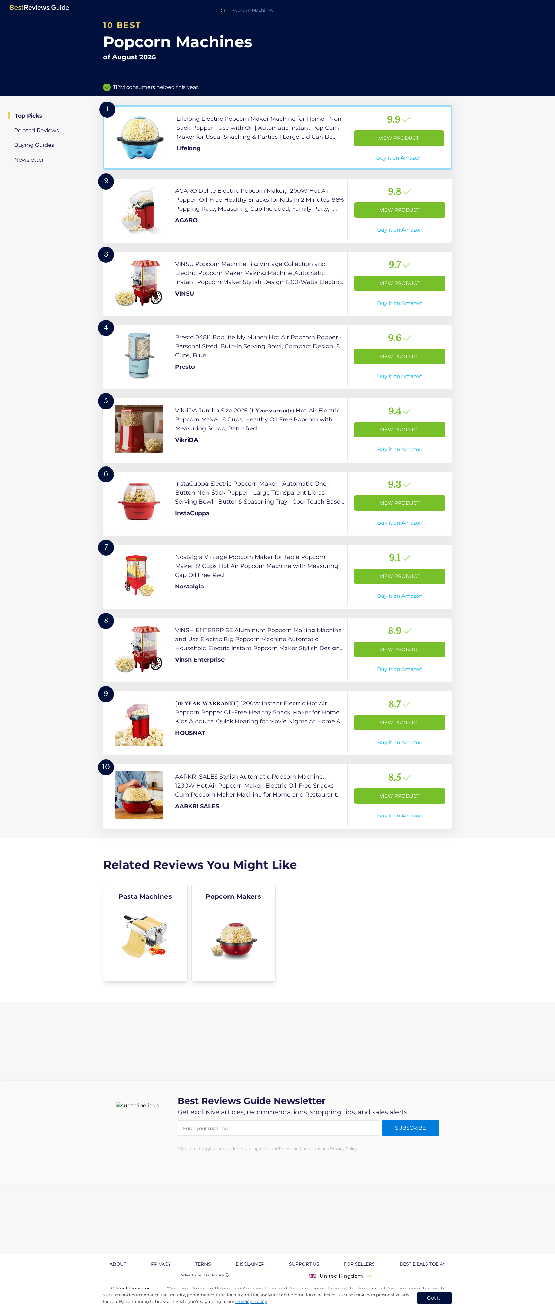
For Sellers (359, 1264)
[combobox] (277, 10)
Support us (304, 1264)
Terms (203, 1264)
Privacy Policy (251, 1301)
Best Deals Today (422, 1264)
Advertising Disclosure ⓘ (205, 1275)
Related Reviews (36, 130)
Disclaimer (250, 1264)
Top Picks (28, 115)
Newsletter (29, 159)
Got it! (434, 1298)
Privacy (161, 1264)
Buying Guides (34, 145)
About (118, 1264)
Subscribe (410, 1128)
